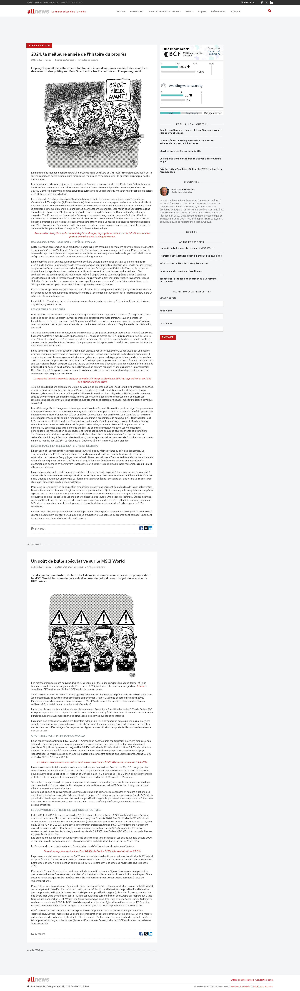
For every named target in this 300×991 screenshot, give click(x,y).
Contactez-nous (264, 979)
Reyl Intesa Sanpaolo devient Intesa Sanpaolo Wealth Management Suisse (191, 131)
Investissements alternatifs (164, 11)
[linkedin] (150, 527)
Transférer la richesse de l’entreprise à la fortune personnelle (188, 280)
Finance (121, 11)
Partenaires (137, 11)
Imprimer (40, 529)
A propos (235, 11)
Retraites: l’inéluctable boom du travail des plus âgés (191, 255)
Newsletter (249, 2)
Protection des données (262, 987)
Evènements (218, 11)
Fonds (189, 11)
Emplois (202, 11)
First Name (166, 310)
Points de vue (39, 45)
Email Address (168, 298)
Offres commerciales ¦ (242, 979)
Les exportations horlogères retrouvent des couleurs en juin (190, 160)
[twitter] (146, 527)
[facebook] (141, 527)
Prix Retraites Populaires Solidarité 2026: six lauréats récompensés (191, 170)
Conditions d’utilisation (240, 987)
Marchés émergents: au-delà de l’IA (180, 151)
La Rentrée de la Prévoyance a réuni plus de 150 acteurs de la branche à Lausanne (187, 142)
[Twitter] (266, 3)
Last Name (166, 323)
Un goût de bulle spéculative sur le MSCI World (187, 248)
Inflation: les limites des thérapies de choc (184, 263)
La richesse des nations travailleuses (181, 271)
